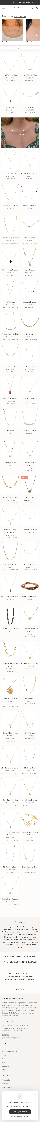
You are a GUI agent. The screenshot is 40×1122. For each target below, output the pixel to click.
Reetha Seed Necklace (10, 629)
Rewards (5, 1062)
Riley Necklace (30, 733)
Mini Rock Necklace (10, 75)
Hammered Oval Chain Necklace (10, 665)
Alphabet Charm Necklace (10, 768)
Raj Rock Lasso (30, 366)
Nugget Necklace (29, 270)
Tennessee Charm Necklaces (10, 531)
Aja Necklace (10, 302)
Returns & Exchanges (9, 1051)
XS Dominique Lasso (10, 867)
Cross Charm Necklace (30, 800)
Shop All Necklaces (20, 17)
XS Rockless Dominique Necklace (30, 630)
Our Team (5, 1084)
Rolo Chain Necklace (10, 564)
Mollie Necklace (29, 768)
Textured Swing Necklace (10, 334)
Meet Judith (6, 1080)
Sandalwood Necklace (29, 596)
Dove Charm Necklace (10, 800)
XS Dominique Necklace (10, 270)
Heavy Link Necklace (10, 497)
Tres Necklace (10, 366)
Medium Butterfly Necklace (30, 464)
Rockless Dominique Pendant (10, 699)
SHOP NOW (20, 135)
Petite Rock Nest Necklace (10, 596)
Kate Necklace (30, 698)
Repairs (4, 1055)
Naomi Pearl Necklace (29, 867)
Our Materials (7, 1087)
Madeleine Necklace (30, 302)
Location (5, 1048)
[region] (20, 976)
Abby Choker (29, 107)
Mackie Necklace (29, 564)
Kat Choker (30, 334)
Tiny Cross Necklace (30, 398)
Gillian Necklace (10, 173)
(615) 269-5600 (8, 1035)
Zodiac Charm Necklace (10, 899)
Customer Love (7, 1059)
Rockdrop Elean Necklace (29, 173)
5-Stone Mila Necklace (10, 206)
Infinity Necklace (29, 238)
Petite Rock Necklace (30, 75)
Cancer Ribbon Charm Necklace (10, 734)
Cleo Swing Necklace (30, 430)
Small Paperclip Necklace (10, 238)
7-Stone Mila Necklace (29, 206)
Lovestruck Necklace (30, 530)
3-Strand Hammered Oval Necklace (29, 833)
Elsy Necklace (10, 107)
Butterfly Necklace (10, 463)
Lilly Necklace (29, 497)
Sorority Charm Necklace (29, 663)
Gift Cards (6, 1066)
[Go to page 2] (24, 910)
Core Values (6, 1091)
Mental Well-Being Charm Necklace (10, 833)
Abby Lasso (10, 430)
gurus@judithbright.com (11, 1038)
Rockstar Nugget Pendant (10, 398)
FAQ (3, 1070)
